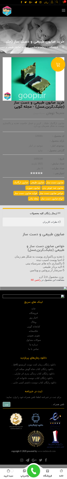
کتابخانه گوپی (33, 326)
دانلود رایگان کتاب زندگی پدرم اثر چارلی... (33, 373)
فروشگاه (53, 47)
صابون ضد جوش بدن (52, 187)
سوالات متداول (33, 340)
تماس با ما (33, 349)
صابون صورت (33, 187)
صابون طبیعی (37, 182)
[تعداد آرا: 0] (31, 173)
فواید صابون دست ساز (25, 193)
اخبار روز (33, 317)
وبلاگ (33, 322)
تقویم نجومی (33, 335)
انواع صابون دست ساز (52, 198)
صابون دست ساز (54, 182)
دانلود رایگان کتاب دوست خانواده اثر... (33, 378)
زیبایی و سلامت (38, 47)
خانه (33, 308)
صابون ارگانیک (21, 182)
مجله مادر (33, 198)
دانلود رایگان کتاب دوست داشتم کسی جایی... (33, 382)
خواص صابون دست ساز (51, 193)
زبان (46, 2)
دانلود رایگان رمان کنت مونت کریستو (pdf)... (33, 364)
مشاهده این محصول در (47, 280)
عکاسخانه (33, 331)
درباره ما (33, 344)
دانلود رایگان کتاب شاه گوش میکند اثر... (33, 369)
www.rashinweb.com (47, 451)
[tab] (33, 213)
